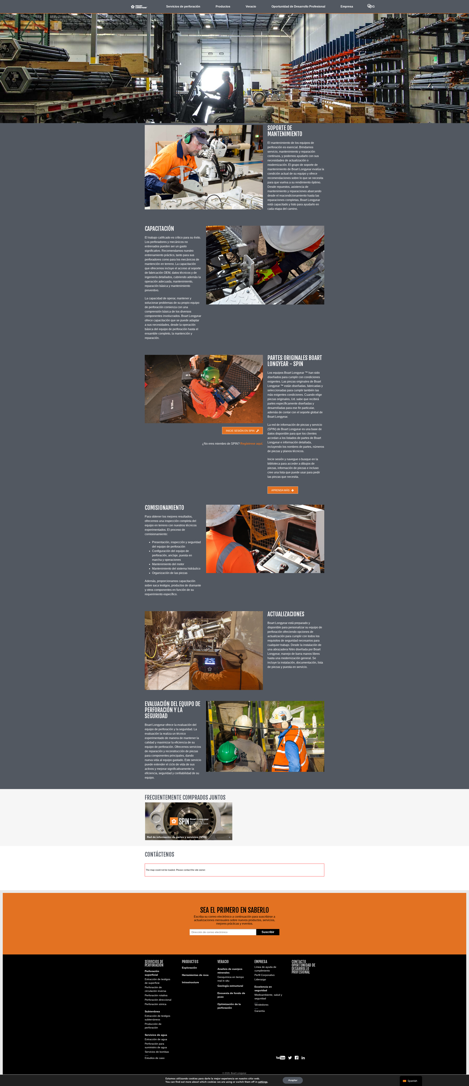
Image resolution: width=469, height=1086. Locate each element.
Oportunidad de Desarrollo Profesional (298, 6)
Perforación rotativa (156, 995)
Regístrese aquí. (251, 443)
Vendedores (261, 1004)
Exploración (189, 967)
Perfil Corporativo (264, 975)
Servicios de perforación (154, 963)
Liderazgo (260, 979)
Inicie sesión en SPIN (240, 430)
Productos (190, 961)
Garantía (259, 1010)
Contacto (299, 961)
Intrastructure (190, 982)
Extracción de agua (156, 1039)
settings (262, 1082)
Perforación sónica (155, 1004)
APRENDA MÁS (280, 490)
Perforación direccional (158, 999)
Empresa (260, 961)
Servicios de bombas (157, 1051)
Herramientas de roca (195, 975)
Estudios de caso (155, 1058)
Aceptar (292, 1080)
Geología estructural (230, 985)
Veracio (223, 961)
